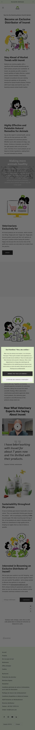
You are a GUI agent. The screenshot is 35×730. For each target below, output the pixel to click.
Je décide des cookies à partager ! (17, 379)
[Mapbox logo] (7, 638)
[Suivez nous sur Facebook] (4, 717)
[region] (17, 622)
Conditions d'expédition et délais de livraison (15, 696)
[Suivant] (33, 2)
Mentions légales (7, 680)
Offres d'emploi (6, 666)
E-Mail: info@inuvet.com (9, 710)
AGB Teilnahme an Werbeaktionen (12, 700)
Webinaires (5, 662)
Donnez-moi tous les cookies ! (17, 373)
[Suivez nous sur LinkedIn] (16, 717)
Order (7, 252)
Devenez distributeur (8, 703)
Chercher (26, 600)
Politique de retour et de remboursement (14, 693)
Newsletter (5, 684)
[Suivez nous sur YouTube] (12, 717)
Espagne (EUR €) (7, 724)
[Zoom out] (30, 608)
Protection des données (9, 677)
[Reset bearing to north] (30, 611)
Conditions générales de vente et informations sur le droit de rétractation (15, 688)
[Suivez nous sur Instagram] (8, 717)
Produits (4, 656)
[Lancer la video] (17, 426)
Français (18, 724)
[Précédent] (2, 2)
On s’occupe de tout (8, 659)
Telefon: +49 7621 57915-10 (10, 706)
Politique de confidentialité (17, 368)
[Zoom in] (30, 606)
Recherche (5, 674)
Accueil (4, 652)
